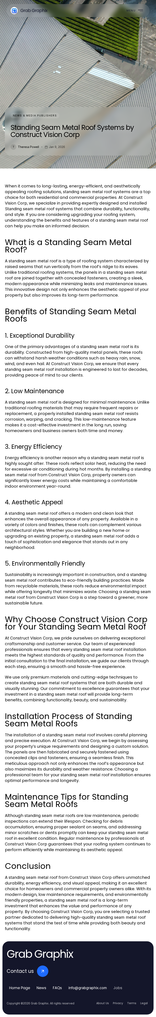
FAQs (57, 987)
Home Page (19, 987)
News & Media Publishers (35, 115)
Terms (131, 1003)
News (41, 987)
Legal (144, 1003)
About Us (102, 1003)
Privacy (118, 1003)
